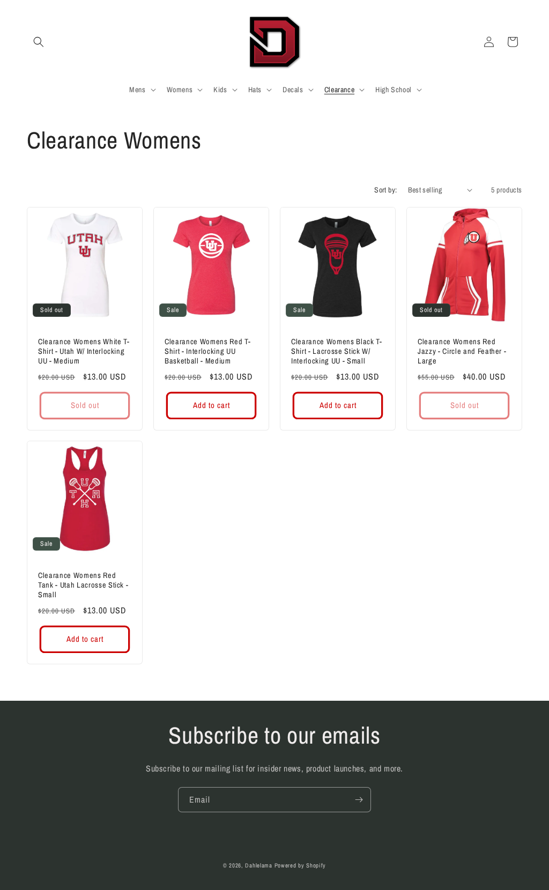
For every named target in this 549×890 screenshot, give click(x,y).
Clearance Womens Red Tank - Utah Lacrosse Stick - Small (83, 584)
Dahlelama (258, 865)
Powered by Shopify (300, 865)
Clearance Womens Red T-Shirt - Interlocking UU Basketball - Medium (207, 351)
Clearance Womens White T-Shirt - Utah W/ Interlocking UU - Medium (84, 351)
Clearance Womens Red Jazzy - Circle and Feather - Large (462, 351)
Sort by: (385, 190)
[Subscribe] (358, 799)
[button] (38, 42)
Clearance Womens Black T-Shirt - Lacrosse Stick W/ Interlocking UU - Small (336, 351)
